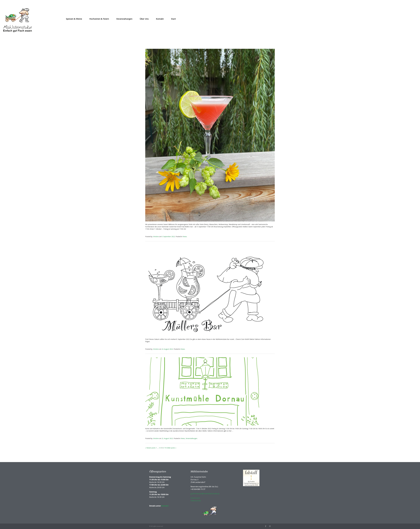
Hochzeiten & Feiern (99, 18)
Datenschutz (196, 500)
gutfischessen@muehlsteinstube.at (205, 493)
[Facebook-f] (265, 526)
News (185, 236)
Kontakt (160, 18)
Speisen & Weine (74, 18)
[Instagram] (270, 526)
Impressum (195, 498)
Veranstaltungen (124, 18)
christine (156, 236)
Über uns (144, 18)
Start (173, 18)
